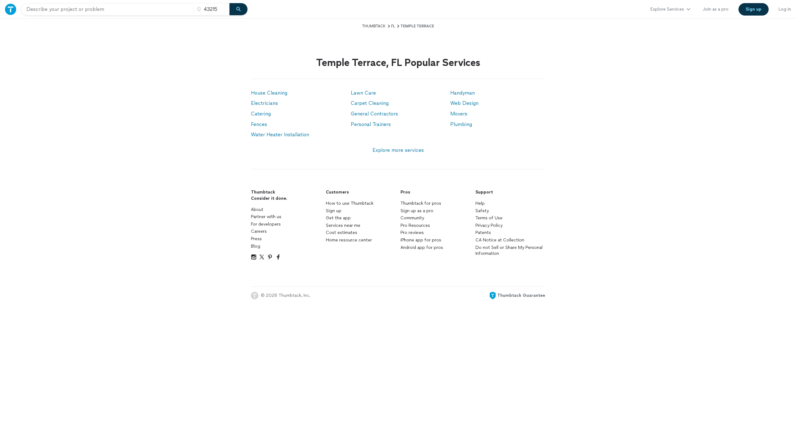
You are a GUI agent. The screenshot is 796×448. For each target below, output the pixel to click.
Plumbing (461, 124)
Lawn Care (363, 93)
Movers (458, 114)
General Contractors (374, 114)
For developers (266, 224)
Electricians (264, 103)
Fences (259, 124)
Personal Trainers (371, 124)
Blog (255, 246)
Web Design (464, 103)
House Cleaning (269, 93)
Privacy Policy (488, 225)
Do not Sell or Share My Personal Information (509, 250)
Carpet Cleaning (370, 103)
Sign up (333, 210)
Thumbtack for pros (420, 203)
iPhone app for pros (420, 240)
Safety (482, 210)
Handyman (462, 93)
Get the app (338, 218)
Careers (259, 231)
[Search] (238, 9)
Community (412, 218)
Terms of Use (488, 218)
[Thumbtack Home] (10, 9)
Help (480, 203)
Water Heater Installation (280, 135)
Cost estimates (341, 232)
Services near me (343, 225)
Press (256, 238)
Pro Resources (415, 225)
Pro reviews (412, 232)
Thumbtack (374, 26)
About (257, 209)
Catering (261, 114)
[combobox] (107, 9)
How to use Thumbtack (349, 203)
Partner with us (266, 216)
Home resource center (349, 240)
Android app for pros (421, 247)
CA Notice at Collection (499, 240)
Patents (483, 232)
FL (393, 26)
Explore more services (398, 150)
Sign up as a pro (416, 210)
